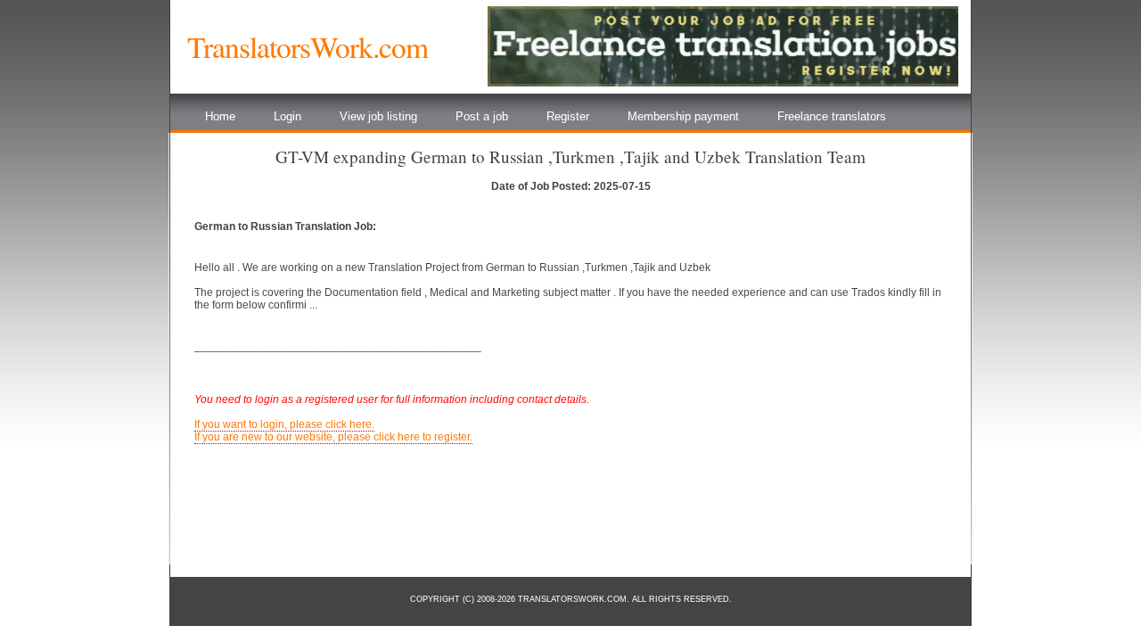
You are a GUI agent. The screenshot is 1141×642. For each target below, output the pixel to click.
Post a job (482, 116)
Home (220, 116)
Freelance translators (831, 116)
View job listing (378, 116)
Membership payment (683, 116)
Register (567, 116)
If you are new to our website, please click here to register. (333, 437)
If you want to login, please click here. (284, 424)
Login (287, 116)
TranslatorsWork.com (307, 46)
